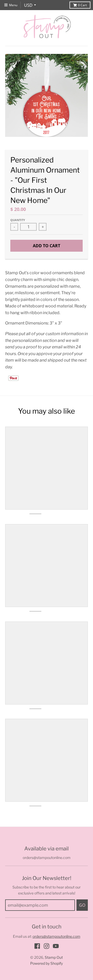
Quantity (17, 220)
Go (82, 905)
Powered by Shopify (46, 963)
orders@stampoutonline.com (56, 936)
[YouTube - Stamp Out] (56, 946)
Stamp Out (54, 957)
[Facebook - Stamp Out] (37, 946)
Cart (82, 5)
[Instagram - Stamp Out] (46, 946)
